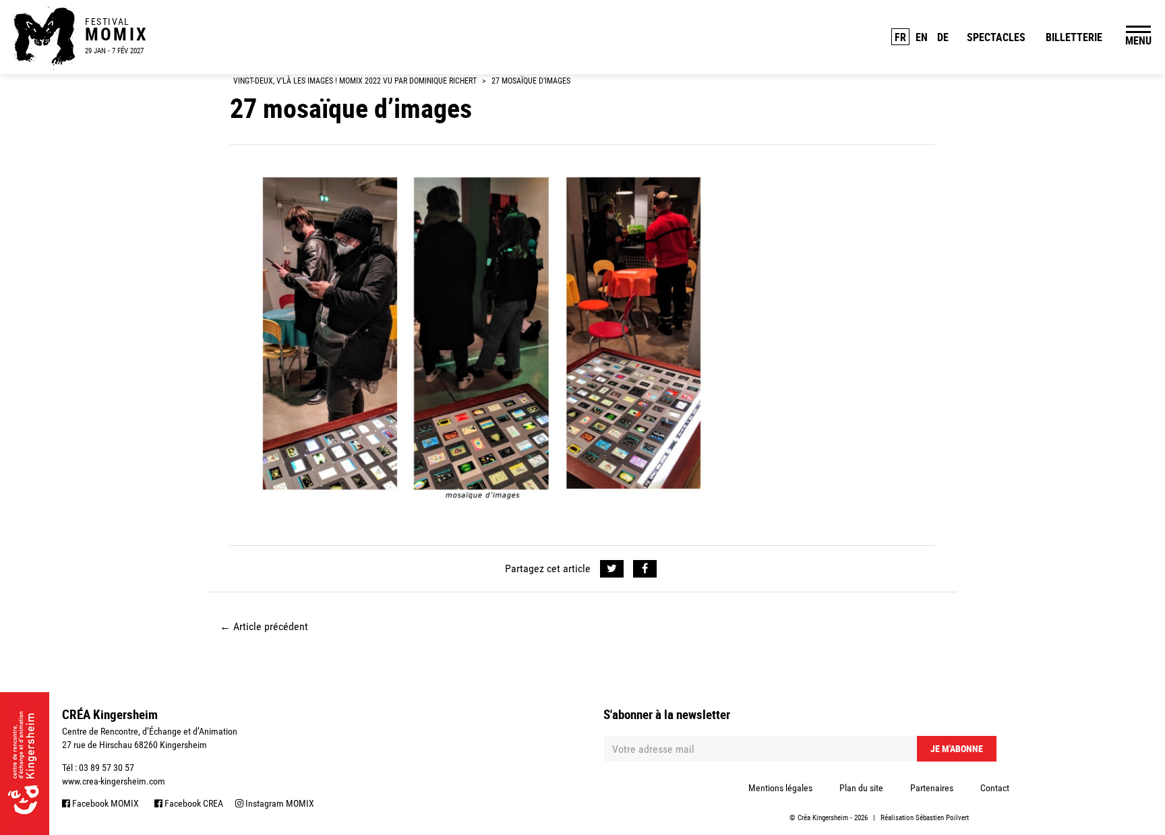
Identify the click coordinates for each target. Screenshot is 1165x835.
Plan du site (861, 787)
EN (922, 37)
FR (900, 37)
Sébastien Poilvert (942, 817)
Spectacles (996, 37)
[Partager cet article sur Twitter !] (612, 569)
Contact (994, 787)
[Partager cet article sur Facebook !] (645, 569)
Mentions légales (780, 787)
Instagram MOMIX (278, 803)
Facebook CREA (192, 803)
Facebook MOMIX (104, 803)
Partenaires (931, 787)
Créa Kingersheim (823, 817)
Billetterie (1074, 37)
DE (943, 37)
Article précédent (264, 626)
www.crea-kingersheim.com (113, 781)
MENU (1138, 40)
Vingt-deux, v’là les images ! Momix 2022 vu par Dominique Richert (355, 81)
